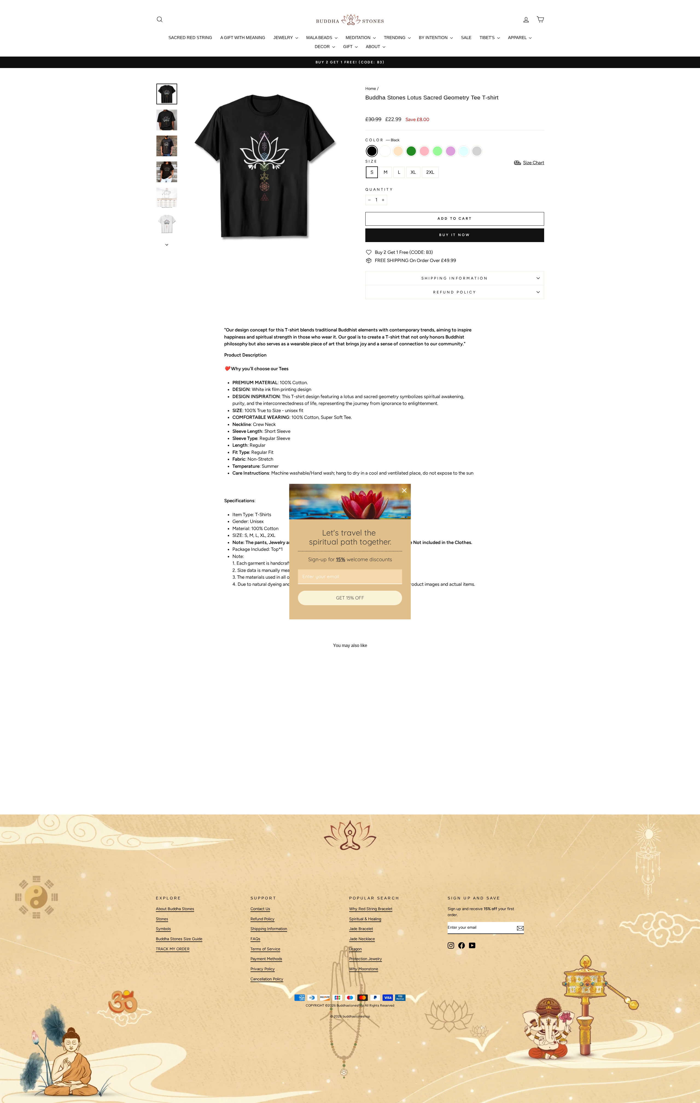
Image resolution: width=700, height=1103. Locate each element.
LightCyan (463, 151)
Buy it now (454, 235)
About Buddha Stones (175, 908)
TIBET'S (488, 37)
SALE (466, 37)
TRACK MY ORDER (172, 948)
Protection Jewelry (365, 959)
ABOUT (373, 46)
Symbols (163, 928)
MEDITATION (359, 37)
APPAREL (517, 37)
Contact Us (260, 908)
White (385, 151)
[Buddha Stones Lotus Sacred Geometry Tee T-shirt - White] (180, 782)
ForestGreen (411, 151)
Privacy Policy (262, 968)
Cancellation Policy (266, 978)
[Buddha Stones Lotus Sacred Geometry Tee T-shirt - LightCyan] (224, 782)
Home (370, 88)
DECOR (323, 46)
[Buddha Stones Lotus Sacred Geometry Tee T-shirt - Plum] (217, 782)
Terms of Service (265, 948)
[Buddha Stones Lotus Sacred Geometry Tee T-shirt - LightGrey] (231, 782)
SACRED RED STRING (190, 37)
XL (413, 172)
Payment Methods (266, 959)
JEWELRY (283, 37)
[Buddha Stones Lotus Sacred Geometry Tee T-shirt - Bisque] (187, 782)
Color (382, 140)
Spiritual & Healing (365, 918)
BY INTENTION (434, 37)
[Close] (404, 490)
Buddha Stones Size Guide (179, 938)
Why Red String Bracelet (370, 908)
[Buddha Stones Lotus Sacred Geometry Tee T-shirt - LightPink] (202, 782)
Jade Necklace (362, 938)
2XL (430, 172)
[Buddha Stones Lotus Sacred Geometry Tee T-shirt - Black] (172, 782)
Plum (450, 151)
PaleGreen (437, 151)
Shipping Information (268, 928)
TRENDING (395, 37)
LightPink (424, 151)
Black (371, 151)
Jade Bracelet (361, 928)
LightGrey (476, 151)
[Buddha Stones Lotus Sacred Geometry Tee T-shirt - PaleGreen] (209, 782)
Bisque (398, 151)
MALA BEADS (319, 37)
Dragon (355, 948)
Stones (162, 918)
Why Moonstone (363, 968)
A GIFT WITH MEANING (242, 37)
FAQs (255, 938)
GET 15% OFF (350, 598)
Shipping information (454, 278)
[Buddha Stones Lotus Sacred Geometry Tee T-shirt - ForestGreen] (194, 782)
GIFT (348, 46)
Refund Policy (454, 292)
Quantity (379, 189)
